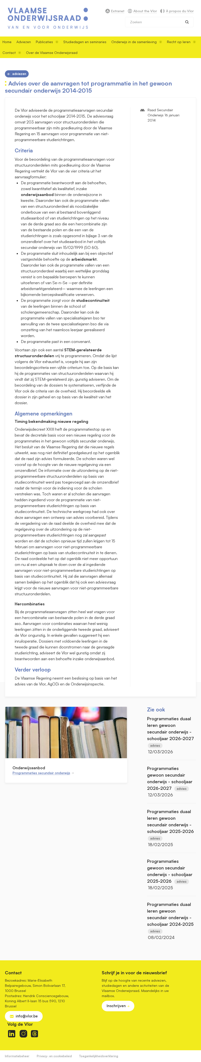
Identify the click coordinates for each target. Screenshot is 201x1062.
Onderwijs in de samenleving (134, 42)
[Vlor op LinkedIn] (11, 1033)
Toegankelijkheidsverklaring (98, 1056)
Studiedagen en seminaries (84, 42)
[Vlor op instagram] (23, 1033)
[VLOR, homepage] (47, 18)
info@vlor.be (27, 1016)
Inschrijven (116, 1005)
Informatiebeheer (17, 1056)
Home (7, 42)
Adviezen (23, 42)
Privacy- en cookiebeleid (54, 1056)
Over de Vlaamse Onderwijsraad (51, 52)
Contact (9, 52)
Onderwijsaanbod (29, 767)
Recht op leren (178, 42)
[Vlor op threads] (34, 1033)
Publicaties (44, 42)
